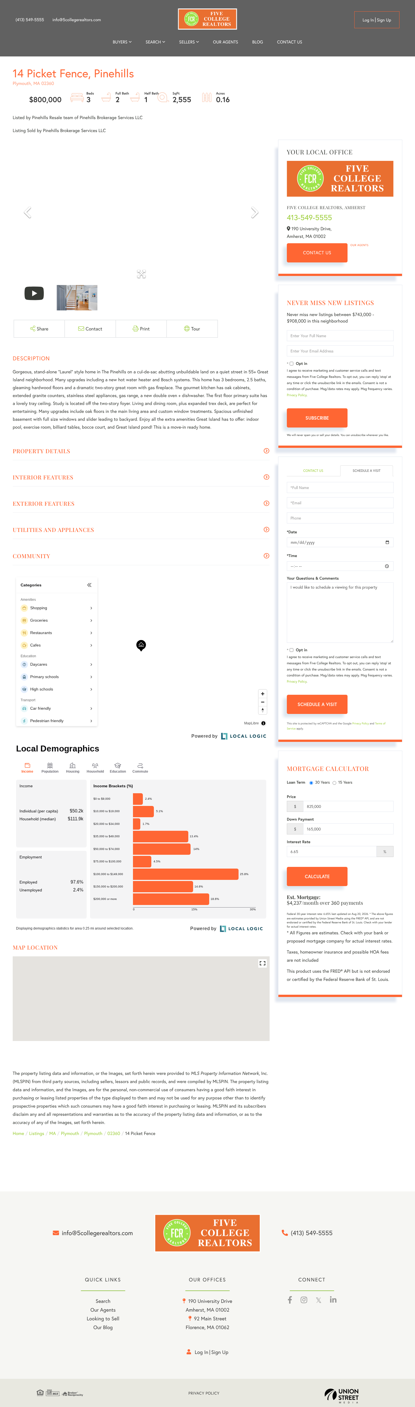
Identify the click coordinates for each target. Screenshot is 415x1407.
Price (291, 796)
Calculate (317, 876)
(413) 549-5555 (30, 19)
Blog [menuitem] (257, 42)
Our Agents (359, 245)
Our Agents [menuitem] (225, 42)
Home (18, 1133)
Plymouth (70, 1133)
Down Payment (300, 819)
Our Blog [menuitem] (103, 1327)
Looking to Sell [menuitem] (103, 1318)
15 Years (345, 782)
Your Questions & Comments (313, 578)
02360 (114, 1133)
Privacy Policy (297, 395)
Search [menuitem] (153, 42)
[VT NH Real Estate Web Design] (351, 1396)
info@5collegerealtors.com (77, 19)
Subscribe (317, 418)
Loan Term (296, 782)
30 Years (322, 782)
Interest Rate (298, 841)
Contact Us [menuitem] (289, 42)
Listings (36, 1133)
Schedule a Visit (367, 471)
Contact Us (317, 253)
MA (52, 1133)
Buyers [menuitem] (120, 42)
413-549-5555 (309, 217)
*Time (292, 555)
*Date (292, 531)
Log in (368, 20)
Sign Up (384, 20)
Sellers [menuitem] (187, 42)
